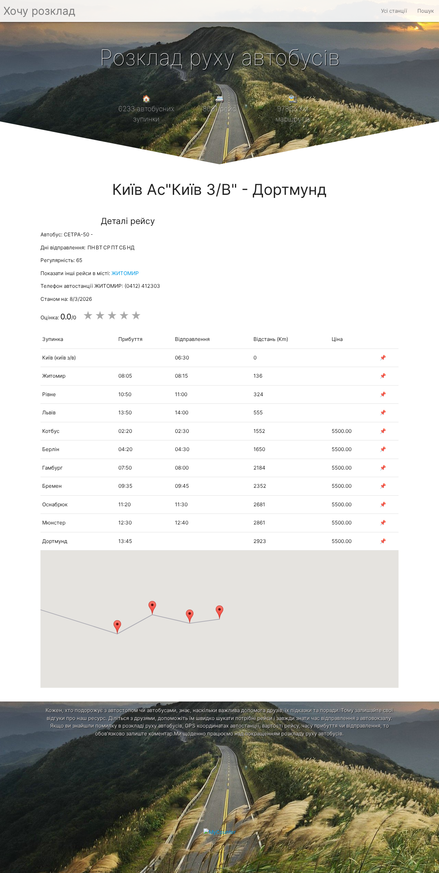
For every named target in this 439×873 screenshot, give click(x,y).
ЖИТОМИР (125, 273)
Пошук (425, 11)
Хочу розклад (39, 10)
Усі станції (394, 11)
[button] (219, 612)
